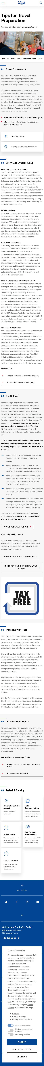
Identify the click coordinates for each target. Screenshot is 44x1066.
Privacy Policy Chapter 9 (22, 1019)
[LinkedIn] (22, 914)
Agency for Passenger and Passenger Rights (23, 765)
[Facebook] (17, 902)
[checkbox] (19, 1025)
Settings (22, 1057)
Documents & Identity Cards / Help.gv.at (23, 117)
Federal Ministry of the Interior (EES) (23, 376)
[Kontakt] (6, 902)
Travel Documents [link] (8, 58)
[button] (3, 3)
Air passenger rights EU (17, 773)
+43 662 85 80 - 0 (10, 938)
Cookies (15, 1013)
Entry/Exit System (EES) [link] (26, 58)
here (9, 1002)
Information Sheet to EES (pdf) (20, 382)
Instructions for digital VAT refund (20, 567)
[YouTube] (37, 902)
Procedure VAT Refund (16, 527)
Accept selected (22, 1049)
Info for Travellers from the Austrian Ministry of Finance (21, 123)
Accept (22, 1042)
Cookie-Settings (19, 1016)
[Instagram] (27, 902)
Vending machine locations (19, 557)
